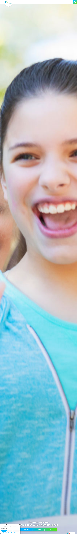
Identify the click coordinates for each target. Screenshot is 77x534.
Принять (4, 530)
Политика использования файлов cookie (7, 532)
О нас (48, 1)
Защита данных (14, 532)
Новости (71, 1)
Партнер (52, 1)
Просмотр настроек (16, 530)
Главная (44, 1)
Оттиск (17, 532)
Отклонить (9, 530)
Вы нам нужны (65, 1)
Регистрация (60, 1)
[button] (19, 524)
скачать (56, 1)
